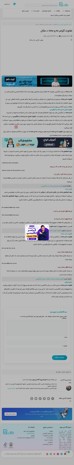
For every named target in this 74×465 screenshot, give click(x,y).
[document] (37, 232)
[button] (16, 127)
